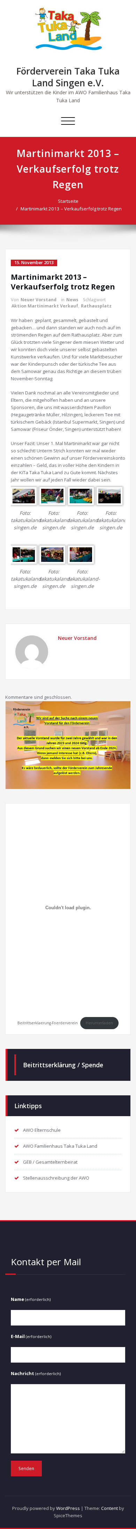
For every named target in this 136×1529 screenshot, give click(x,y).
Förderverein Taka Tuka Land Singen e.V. (68, 77)
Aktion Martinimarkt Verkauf (45, 306)
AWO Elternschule (42, 1130)
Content (109, 1508)
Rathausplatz (96, 306)
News (72, 300)
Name (31, 1299)
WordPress (68, 1508)
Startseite (68, 201)
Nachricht (36, 1373)
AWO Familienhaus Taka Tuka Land (60, 1146)
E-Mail (31, 1336)
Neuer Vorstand (38, 300)
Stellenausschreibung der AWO (56, 1178)
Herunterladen (99, 1022)
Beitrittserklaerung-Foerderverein (47, 1022)
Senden (26, 1468)
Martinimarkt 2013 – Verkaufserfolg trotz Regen (71, 209)
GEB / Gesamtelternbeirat (50, 1162)
